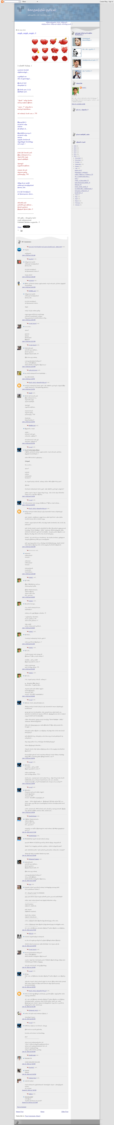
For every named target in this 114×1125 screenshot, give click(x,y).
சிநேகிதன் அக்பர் (33, 1010)
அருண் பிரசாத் (33, 323)
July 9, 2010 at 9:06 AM (28, 696)
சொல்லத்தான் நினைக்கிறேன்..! (87, 39)
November (78, 160)
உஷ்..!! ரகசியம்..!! (87, 71)
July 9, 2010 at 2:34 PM (28, 812)
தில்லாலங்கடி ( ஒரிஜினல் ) (81, 172)
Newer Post (19, 1112)
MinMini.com (32, 425)
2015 (75, 146)
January (77, 205)
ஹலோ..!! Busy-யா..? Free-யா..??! (84, 174)
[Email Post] (21, 230)
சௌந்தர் (31, 259)
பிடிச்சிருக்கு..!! (79, 192)
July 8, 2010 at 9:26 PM (28, 505)
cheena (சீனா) (33, 1078)
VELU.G (31, 933)
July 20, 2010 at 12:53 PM (29, 1074)
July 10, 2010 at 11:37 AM (29, 930)
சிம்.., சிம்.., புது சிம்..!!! (88, 49)
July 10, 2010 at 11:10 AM (29, 880)
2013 (75, 150)
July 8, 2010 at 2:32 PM (28, 421)
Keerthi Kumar (33, 816)
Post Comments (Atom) (32, 1116)
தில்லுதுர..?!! (78, 184)
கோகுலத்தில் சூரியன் (42, 10)
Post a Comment (21, 1107)
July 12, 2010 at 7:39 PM (28, 1064)
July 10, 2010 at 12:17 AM (29, 832)
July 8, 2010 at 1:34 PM (28, 379)
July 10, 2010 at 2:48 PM (28, 987)
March (77, 201)
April (76, 198)
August (77, 166)
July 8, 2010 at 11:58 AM (28, 276)
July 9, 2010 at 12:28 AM (28, 573)
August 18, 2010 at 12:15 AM (30, 1102)
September (78, 164)
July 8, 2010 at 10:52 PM (28, 546)
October (77, 162)
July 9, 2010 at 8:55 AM (28, 669)
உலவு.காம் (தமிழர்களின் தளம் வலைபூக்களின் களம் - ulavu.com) (45, 246)
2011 (75, 154)
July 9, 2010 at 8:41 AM (28, 644)
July (76, 168)
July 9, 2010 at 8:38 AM (28, 628)
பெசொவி (31, 280)
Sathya (31, 1094)
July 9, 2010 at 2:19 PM (28, 783)
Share (19, 227)
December (78, 158)
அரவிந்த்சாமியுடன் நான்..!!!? (90, 60)
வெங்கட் (31, 577)
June (76, 194)
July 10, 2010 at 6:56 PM (28, 1019)
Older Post (64, 1112)
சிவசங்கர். (31, 1067)
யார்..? (76, 178)
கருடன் (31, 447)
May (76, 196)
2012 (75, 152)
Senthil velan (32, 1055)
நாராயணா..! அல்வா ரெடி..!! (82, 190)
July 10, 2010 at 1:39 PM (28, 967)
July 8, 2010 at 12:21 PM (28, 341)
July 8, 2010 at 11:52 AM (28, 255)
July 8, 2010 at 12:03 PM (28, 287)
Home (42, 1112)
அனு (30, 884)
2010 (75, 156)
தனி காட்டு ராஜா (33, 370)
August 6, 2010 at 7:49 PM (29, 1090)
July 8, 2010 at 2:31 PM (28, 389)
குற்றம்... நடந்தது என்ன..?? (82, 180)
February (77, 203)
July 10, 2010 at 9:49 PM (28, 1051)
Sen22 (30, 393)
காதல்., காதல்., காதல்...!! (27, 33)
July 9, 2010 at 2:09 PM (28, 758)
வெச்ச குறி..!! (78, 170)
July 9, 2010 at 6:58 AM (28, 597)
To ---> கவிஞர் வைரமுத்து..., (82, 176)
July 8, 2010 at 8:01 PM (28, 443)
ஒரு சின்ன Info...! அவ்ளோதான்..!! (83, 188)
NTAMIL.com (32, 291)
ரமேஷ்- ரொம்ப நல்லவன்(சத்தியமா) (38, 382)
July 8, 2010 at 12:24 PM (28, 366)
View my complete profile (78, 104)
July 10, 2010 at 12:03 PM (29, 946)
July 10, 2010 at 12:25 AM (29, 855)
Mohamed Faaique (34, 859)
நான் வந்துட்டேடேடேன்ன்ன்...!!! (82, 182)
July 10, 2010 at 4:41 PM (28, 1006)
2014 (75, 148)
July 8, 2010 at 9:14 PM (28, 496)
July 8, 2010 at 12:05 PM (28, 320)
